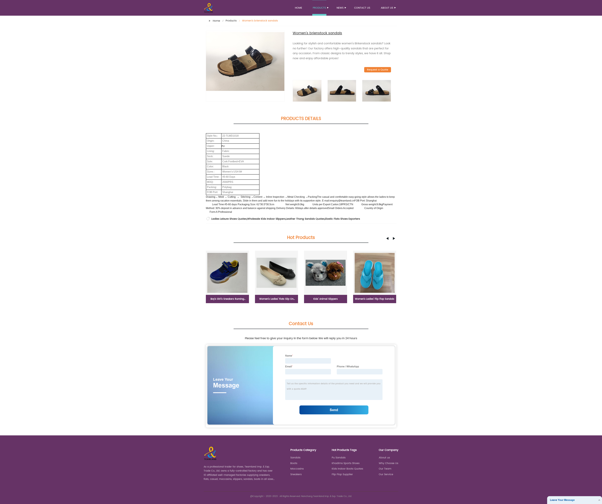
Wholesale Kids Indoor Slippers (266, 219)
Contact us (362, 8)
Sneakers (296, 474)
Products (319, 8)
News (340, 8)
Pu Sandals (339, 458)
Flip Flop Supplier (342, 474)
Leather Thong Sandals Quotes (305, 219)
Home (298, 8)
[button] (387, 238)
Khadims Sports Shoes (345, 463)
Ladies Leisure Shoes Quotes (229, 219)
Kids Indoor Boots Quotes (347, 469)
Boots (293, 463)
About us (387, 8)
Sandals (295, 458)
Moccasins (297, 469)
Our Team (385, 469)
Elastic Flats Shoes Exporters (342, 219)
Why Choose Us (388, 463)
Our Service (386, 474)
